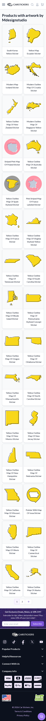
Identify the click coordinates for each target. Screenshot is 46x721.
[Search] (32, 4)
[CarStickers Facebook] (23, 642)
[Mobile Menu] (3, 4)
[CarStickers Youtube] (41, 642)
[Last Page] (28, 601)
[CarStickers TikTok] (14, 642)
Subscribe (37, 624)
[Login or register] (37, 4)
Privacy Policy (23, 715)
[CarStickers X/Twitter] (32, 642)
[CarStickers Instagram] (4, 642)
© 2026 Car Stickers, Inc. (23, 707)
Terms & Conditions (23, 711)
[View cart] (42, 4)
